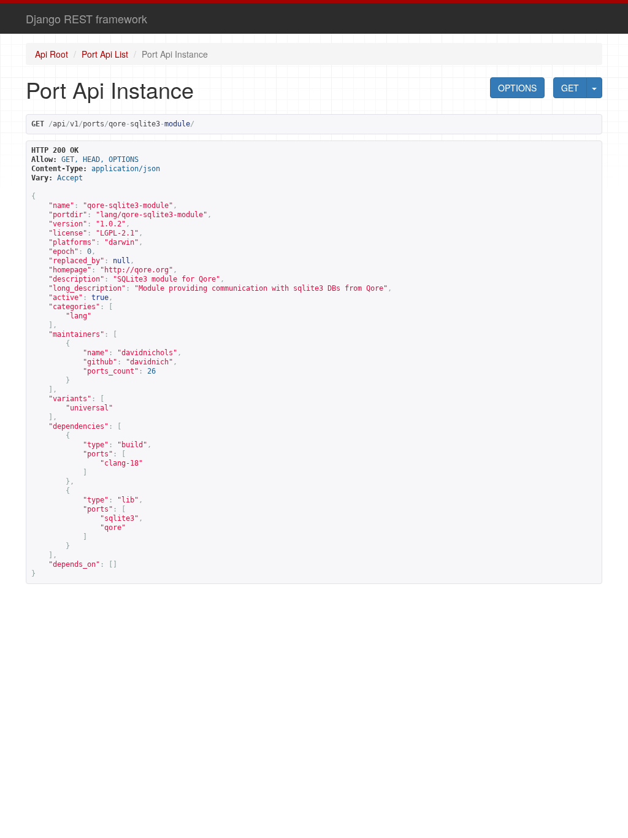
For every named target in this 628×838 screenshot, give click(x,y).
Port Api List (105, 54)
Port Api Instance (175, 54)
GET (570, 88)
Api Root (51, 54)
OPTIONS (517, 88)
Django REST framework (86, 18)
